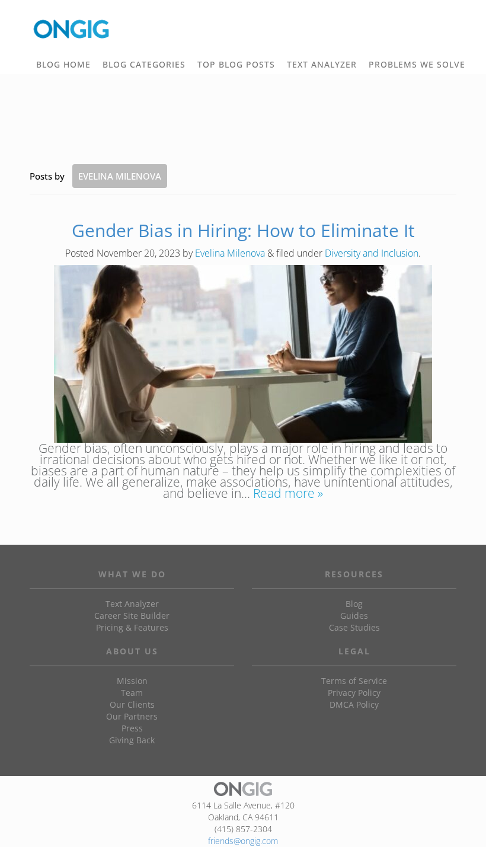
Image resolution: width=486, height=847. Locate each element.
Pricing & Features (132, 627)
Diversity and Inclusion (371, 253)
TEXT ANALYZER (322, 64)
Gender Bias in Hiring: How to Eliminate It (243, 230)
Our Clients (132, 704)
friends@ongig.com (243, 840)
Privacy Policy (354, 692)
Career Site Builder (132, 615)
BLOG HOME (63, 64)
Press (132, 728)
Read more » (288, 493)
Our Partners (132, 716)
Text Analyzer (132, 603)
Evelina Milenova (230, 253)
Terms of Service (354, 680)
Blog (354, 603)
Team (132, 692)
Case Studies (354, 627)
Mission (132, 680)
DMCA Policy (354, 704)
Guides (354, 615)
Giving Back (132, 740)
